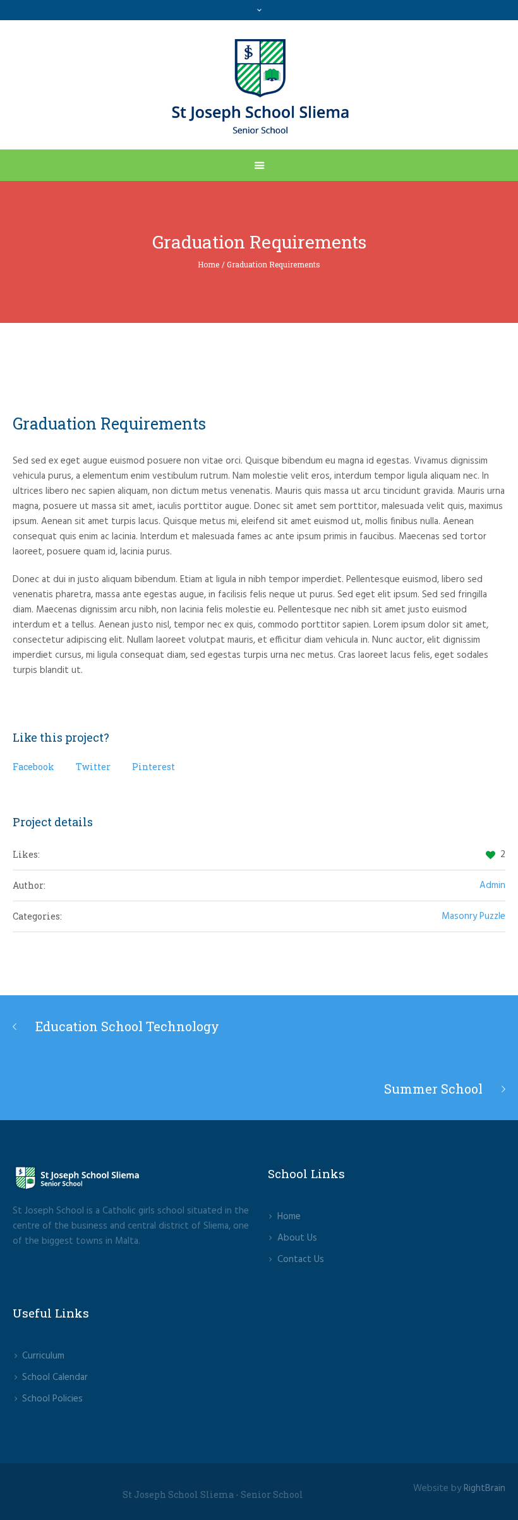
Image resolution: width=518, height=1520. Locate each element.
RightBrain (484, 1488)
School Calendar (55, 1377)
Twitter (93, 767)
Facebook (33, 767)
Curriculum (43, 1356)
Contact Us (300, 1259)
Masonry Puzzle (473, 916)
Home (208, 264)
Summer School (433, 1088)
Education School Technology (127, 1026)
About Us (297, 1238)
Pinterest (153, 767)
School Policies (52, 1398)
